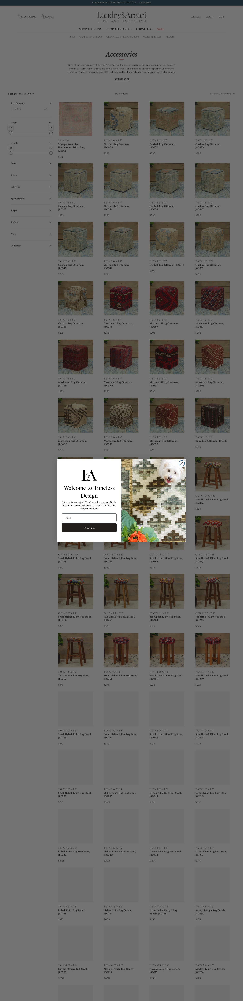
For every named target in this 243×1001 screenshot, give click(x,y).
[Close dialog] (182, 463)
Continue (89, 528)
